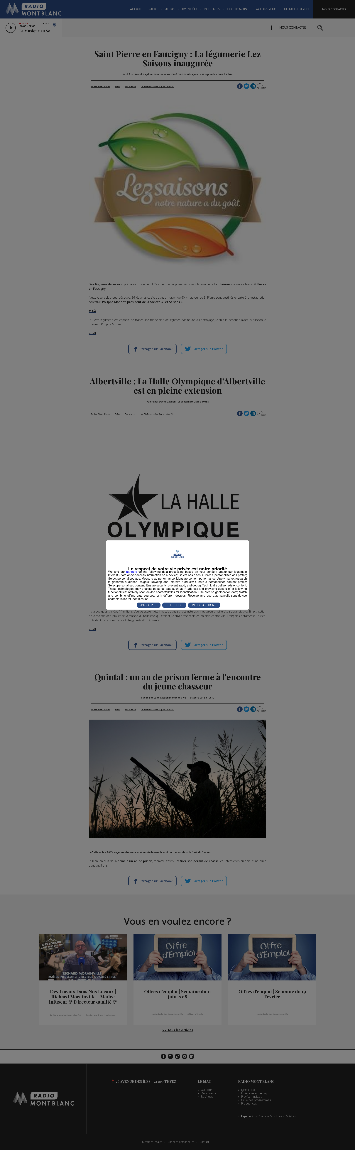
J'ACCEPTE (149, 605)
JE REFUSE (174, 605)
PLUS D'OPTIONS (204, 605)
